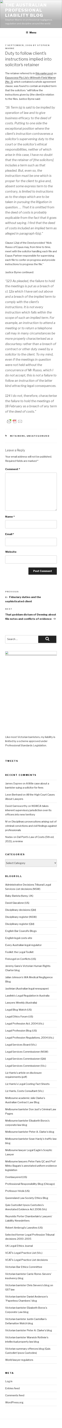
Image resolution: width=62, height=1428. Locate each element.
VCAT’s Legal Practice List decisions (26, 1259)
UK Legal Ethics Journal (19, 1245)
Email (9, 534)
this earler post (44, 73)
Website (11, 551)
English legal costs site (18, 938)
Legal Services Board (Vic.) (21, 1044)
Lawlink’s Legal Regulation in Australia (27, 995)
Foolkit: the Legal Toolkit (19, 952)
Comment (12, 469)
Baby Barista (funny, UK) (19, 895)
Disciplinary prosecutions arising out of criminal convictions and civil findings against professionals (31, 826)
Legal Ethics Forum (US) (19, 1016)
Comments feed (14, 1395)
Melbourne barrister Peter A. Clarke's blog (29, 1131)
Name (10, 516)
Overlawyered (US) (16, 1177)
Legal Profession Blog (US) (21, 1030)
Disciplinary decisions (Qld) (20, 909)
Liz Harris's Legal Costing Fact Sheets (27, 1084)
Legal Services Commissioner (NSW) (26, 1051)
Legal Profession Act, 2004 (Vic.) (24, 1023)
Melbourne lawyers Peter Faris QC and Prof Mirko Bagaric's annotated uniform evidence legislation (31, 1166)
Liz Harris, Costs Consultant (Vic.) (24, 1091)
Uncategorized (38, 436)
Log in (8, 1381)
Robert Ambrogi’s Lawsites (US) (24, 1227)
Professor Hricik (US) (17, 1191)
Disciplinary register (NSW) (21, 917)
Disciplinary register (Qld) (19, 924)
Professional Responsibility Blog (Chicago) (30, 1184)
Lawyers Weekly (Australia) (21, 1002)
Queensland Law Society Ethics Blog (26, 1198)
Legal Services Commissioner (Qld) (25, 1058)
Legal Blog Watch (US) (18, 1009)
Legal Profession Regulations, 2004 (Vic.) (29, 1037)
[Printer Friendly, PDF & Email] (14, 421)
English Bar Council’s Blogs (21, 931)
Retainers (17, 436)
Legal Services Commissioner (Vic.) (25, 1065)
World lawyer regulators (19, 1359)
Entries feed (12, 1388)
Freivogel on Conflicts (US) (20, 959)
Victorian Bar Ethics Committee (23, 1267)
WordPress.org (14, 1402)
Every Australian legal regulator (23, 945)
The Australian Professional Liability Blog (26, 10)
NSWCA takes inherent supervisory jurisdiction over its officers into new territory (28, 810)
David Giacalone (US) (17, 902)
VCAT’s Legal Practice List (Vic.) (23, 1252)
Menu (32, 32)
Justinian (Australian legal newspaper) (27, 988)
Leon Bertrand (13, 794)
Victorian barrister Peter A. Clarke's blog (28, 1330)
